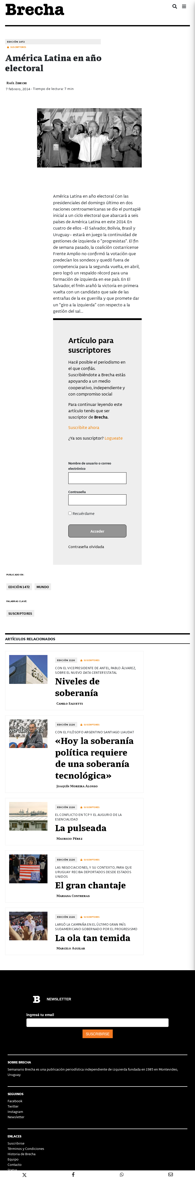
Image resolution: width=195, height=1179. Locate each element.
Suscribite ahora (83, 427)
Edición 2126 (66, 660)
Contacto (15, 1164)
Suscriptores (20, 613)
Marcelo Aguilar (70, 948)
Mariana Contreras (73, 895)
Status (12, 1169)
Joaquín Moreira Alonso (77, 786)
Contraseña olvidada (86, 546)
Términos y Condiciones (26, 1148)
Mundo (43, 586)
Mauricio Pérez (69, 838)
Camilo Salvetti (69, 703)
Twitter (13, 1106)
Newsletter (16, 1116)
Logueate (114, 438)
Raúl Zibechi (16, 83)
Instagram (15, 1111)
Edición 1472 (16, 41)
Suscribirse (16, 1143)
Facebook (15, 1100)
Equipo (13, 1159)
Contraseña (77, 491)
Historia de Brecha (22, 1153)
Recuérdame (83, 513)
